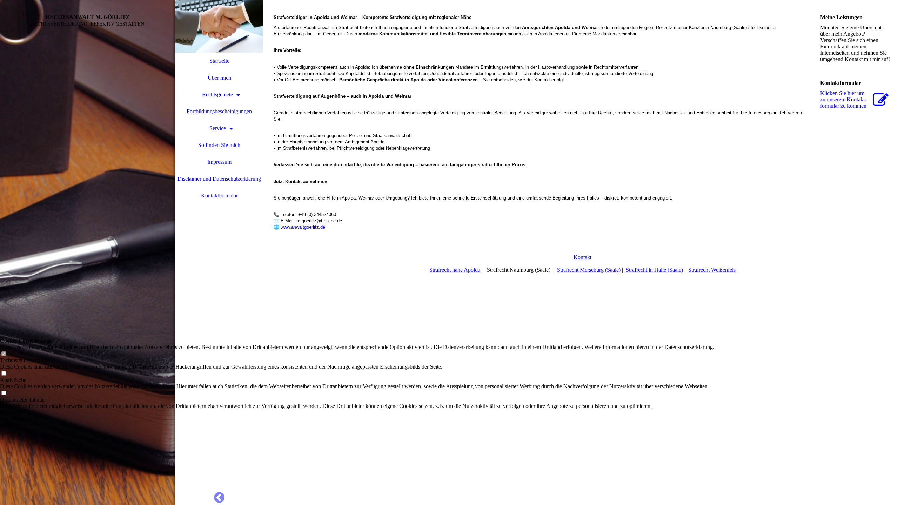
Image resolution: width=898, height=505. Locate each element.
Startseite (219, 61)
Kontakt (582, 257)
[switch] (3, 354)
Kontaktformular (219, 195)
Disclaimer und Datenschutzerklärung (219, 179)
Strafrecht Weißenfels (712, 270)
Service (217, 128)
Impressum (219, 162)
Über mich (219, 78)
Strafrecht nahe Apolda (454, 270)
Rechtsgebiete (217, 94)
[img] (87, 252)
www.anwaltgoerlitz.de (303, 227)
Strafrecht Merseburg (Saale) (589, 270)
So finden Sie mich (219, 145)
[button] (357, 412)
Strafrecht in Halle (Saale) (654, 270)
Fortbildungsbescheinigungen (219, 111)
